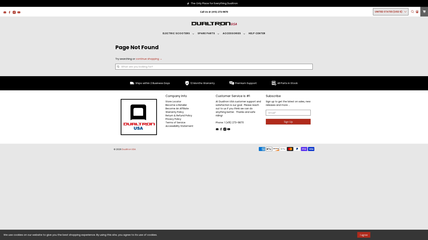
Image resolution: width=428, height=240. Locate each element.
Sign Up (288, 121)
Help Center (257, 33)
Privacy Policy (173, 119)
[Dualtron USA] (214, 24)
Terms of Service (175, 122)
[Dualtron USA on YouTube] (19, 12)
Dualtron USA (129, 149)
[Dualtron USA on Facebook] (10, 12)
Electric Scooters (176, 33)
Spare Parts (206, 33)
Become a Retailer (176, 105)
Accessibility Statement (179, 126)
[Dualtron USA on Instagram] (15, 12)
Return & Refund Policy (179, 115)
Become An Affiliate (177, 108)
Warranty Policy (175, 112)
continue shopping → (149, 58)
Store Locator (173, 101)
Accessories (232, 33)
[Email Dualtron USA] (5, 12)
